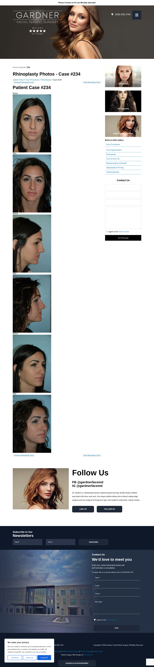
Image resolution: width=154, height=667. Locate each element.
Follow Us (109, 509)
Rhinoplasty (46, 80)
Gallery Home (18, 80)
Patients (22, 67)
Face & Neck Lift (112, 159)
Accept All (44, 658)
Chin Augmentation (114, 150)
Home (15, 67)
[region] (29, 650)
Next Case (92, 82)
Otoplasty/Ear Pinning (115, 168)
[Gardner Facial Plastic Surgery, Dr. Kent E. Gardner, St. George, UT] (37, 16)
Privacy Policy (85, 651)
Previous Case (24, 82)
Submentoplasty (112, 172)
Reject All (29, 658)
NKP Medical (88, 655)
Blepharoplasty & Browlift (116, 163)
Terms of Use (124, 232)
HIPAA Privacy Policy (69, 651)
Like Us (83, 509)
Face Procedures (32, 80)
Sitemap (56, 651)
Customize (15, 658)
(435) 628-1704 (122, 14)
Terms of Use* (111, 620)
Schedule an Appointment (77, 663)
